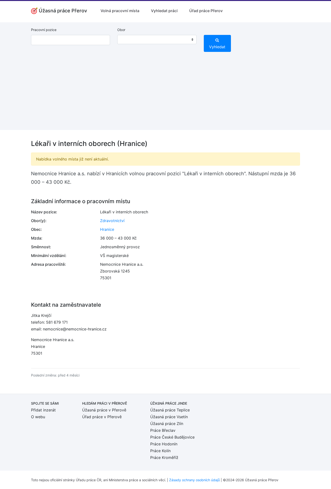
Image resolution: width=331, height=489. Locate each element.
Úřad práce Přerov (206, 10)
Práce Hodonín (163, 443)
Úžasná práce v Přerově (104, 410)
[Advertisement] (165, 96)
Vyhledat (217, 46)
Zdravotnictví (112, 220)
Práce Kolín (160, 450)
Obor (121, 30)
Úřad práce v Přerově (102, 416)
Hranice (107, 229)
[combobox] (156, 39)
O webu (38, 416)
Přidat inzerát (43, 410)
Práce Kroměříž (164, 457)
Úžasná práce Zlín (166, 423)
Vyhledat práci (164, 10)
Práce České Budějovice (172, 437)
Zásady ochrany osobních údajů (194, 480)
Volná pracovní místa (120, 10)
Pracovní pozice (43, 30)
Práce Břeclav (162, 430)
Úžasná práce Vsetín (169, 416)
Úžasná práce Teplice (170, 410)
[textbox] (127, 39)
